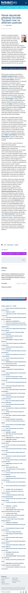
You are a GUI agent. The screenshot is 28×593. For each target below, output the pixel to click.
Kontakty (3, 579)
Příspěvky (14, 582)
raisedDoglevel (15, 522)
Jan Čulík (8, 489)
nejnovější (18, 283)
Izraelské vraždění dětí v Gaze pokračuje (14, 419)
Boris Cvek (8, 378)
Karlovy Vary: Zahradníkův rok (16, 489)
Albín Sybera (8, 441)
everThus (14, 476)
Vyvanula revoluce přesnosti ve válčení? (14, 376)
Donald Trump (10, 245)
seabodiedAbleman (16, 321)
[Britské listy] (13, 68)
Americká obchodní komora (9, 191)
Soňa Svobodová (9, 339)
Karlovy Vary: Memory (10, 507)
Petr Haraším (8, 552)
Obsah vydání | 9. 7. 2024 (8, 306)
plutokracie (17, 200)
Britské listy (11, 3)
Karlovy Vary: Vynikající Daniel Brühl (13, 531)
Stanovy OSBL (15, 578)
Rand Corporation (10, 214)
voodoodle (14, 432)
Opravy (2, 581)
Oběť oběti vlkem (15, 552)
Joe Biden (16, 245)
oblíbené (24, 283)
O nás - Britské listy (5, 578)
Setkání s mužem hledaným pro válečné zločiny (15, 323)
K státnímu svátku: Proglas (11, 513)
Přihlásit (3, 270)
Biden (6, 135)
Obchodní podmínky (5, 583)
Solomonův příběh (9, 554)
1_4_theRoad (14, 506)
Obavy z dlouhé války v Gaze (12, 467)
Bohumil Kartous (9, 361)
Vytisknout (5, 249)
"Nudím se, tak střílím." (10, 312)
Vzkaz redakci (15, 579)
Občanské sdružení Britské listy (15, 587)
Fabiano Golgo (9, 437)
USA (5, 245)
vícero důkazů (10, 79)
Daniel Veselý (8, 25)
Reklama (3, 582)
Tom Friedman (18, 97)
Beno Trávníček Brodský (11, 556)
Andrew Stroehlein (9, 509)
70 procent (15, 203)
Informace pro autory (16, 581)
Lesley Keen (8, 321)
